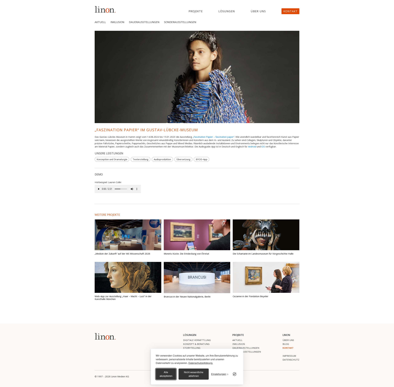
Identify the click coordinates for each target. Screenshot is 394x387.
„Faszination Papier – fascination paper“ (213, 136)
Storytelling (191, 347)
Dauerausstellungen (144, 22)
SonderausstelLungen (246, 351)
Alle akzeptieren (166, 374)
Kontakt (290, 11)
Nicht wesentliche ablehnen (193, 374)
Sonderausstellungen (180, 22)
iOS (263, 146)
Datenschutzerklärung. (200, 363)
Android (252, 146)
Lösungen (226, 11)
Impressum (289, 355)
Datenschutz (291, 359)
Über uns (258, 11)
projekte (196, 11)
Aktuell (100, 22)
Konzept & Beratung (196, 344)
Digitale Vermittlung (197, 340)
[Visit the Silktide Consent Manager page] (234, 374)
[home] (105, 9)
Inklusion (117, 22)
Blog (286, 344)
